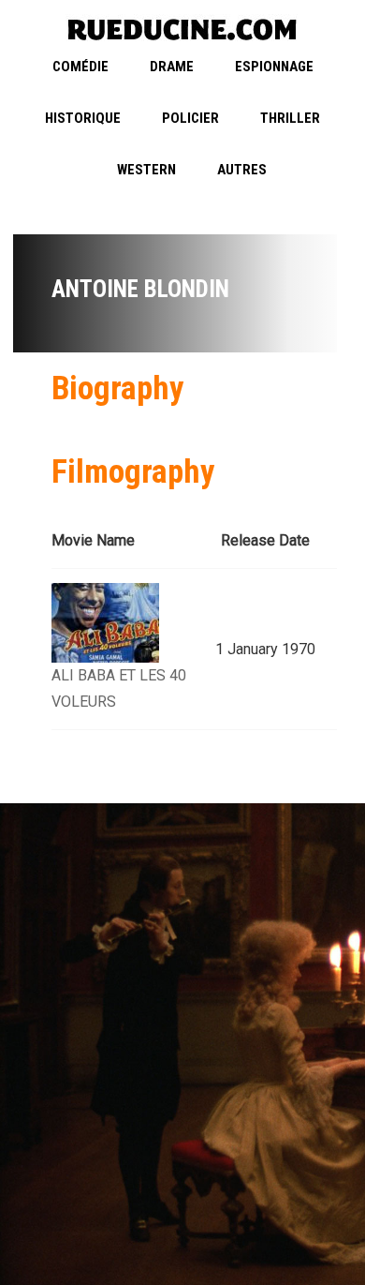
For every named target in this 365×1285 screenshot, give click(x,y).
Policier (190, 118)
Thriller (290, 118)
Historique (83, 118)
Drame (172, 66)
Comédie (80, 66)
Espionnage (274, 66)
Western (146, 169)
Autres (242, 169)
